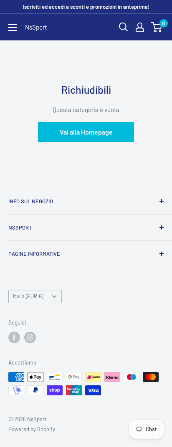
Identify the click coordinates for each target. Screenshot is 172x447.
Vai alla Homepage (86, 132)
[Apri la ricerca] (123, 27)
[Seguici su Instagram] (30, 337)
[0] (157, 27)
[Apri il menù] (12, 27)
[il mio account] (140, 27)
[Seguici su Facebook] (14, 337)
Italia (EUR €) (28, 296)
